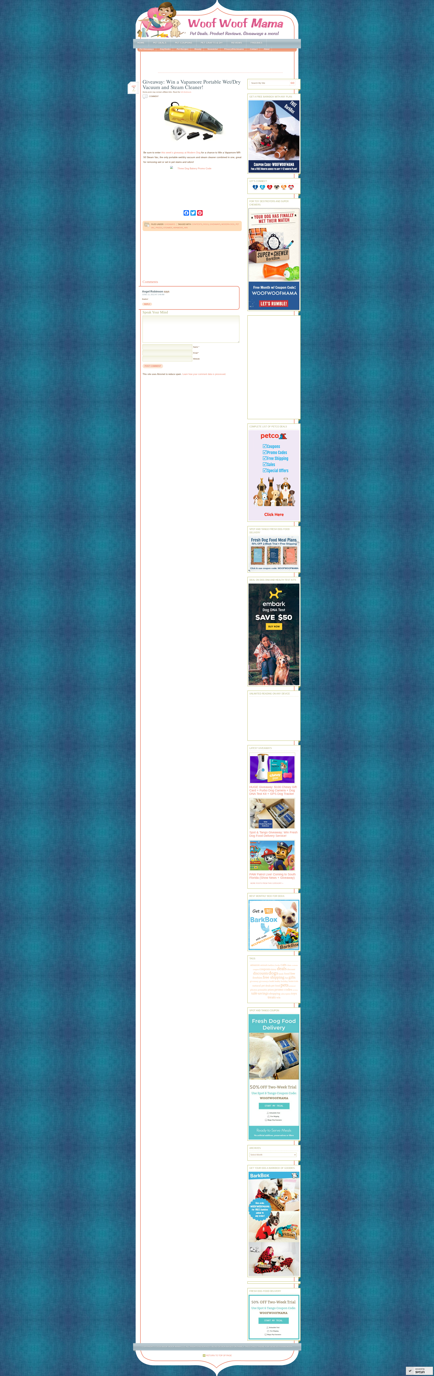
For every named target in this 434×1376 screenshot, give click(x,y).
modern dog (228, 224)
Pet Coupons (183, 42)
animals (264, 965)
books (277, 965)
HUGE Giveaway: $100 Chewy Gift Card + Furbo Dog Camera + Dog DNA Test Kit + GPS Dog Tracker (273, 790)
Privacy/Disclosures (234, 49)
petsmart (292, 986)
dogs (206, 224)
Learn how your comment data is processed (203, 374)
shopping (274, 993)
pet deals (266, 985)
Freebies (256, 42)
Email (195, 353)
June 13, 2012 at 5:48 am (153, 294)
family (281, 974)
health (271, 981)
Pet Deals (159, 42)
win (186, 228)
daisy (274, 969)
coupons (264, 969)
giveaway (254, 981)
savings (263, 993)
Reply (147, 304)
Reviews (236, 42)
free (292, 973)
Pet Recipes (182, 49)
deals (282, 968)
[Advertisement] (220, 62)
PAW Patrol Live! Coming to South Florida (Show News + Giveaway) (272, 876)
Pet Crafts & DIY (212, 42)
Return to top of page (219, 1355)
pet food (275, 985)
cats (284, 965)
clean (289, 965)
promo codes (283, 989)
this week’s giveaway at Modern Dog (181, 152)
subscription (286, 994)
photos (253, 989)
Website (196, 359)
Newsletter (213, 49)
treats (272, 997)
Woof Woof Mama (217, 19)
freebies (257, 977)
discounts (260, 973)
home (291, 981)
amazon (255, 965)
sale (254, 993)
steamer (167, 228)
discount (291, 969)
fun (286, 978)
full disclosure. (186, 92)
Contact (254, 49)
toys (294, 993)
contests (197, 224)
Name (195, 347)
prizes (159, 228)
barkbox (271, 965)
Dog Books (165, 49)
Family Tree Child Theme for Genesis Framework (265, 1346)
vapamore (178, 228)
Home (140, 42)
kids (296, 981)
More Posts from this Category (266, 883)
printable (262, 989)
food (287, 973)
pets (285, 985)
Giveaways (169, 224)
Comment (151, 96)
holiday (284, 981)
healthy (277, 981)
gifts (292, 977)
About (266, 49)
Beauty (197, 49)
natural (256, 985)
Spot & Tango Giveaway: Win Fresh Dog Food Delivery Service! (273, 834)
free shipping (273, 977)
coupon (256, 969)
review (295, 990)
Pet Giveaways (146, 49)
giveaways (215, 224)
